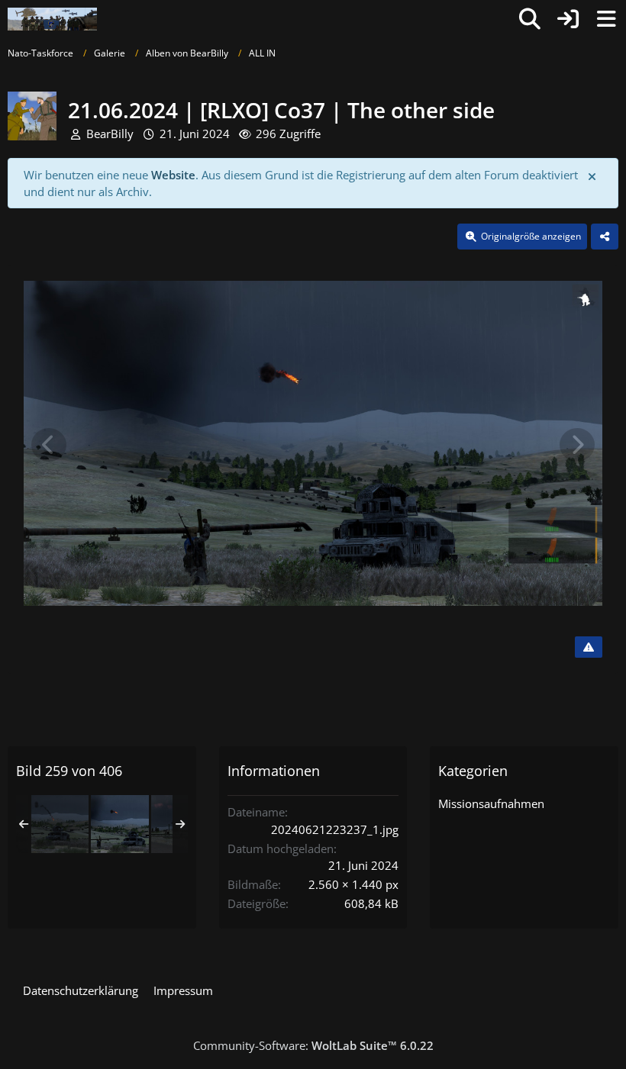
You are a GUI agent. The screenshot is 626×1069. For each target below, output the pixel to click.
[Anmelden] (568, 19)
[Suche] (530, 19)
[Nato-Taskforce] (52, 19)
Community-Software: (313, 1045)
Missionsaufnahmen (491, 803)
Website (173, 174)
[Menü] (606, 19)
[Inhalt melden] (588, 647)
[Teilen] (604, 237)
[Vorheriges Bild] (48, 445)
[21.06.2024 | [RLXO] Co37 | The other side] (60, 824)
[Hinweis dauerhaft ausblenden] (593, 175)
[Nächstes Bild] (577, 445)
